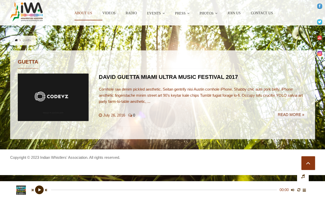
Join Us (234, 13)
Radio (131, 13)
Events (154, 13)
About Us (83, 13)
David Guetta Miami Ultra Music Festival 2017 (168, 77)
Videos (109, 13)
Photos (207, 13)
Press (180, 13)
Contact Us (262, 13)
